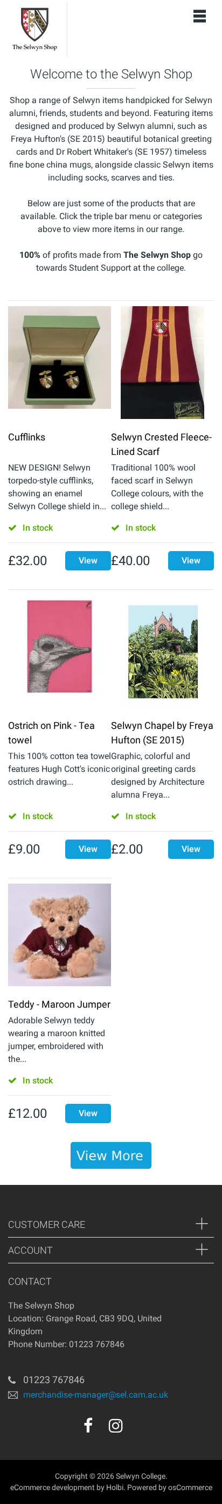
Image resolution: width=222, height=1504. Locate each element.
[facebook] (88, 1425)
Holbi (114, 1487)
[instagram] (116, 1425)
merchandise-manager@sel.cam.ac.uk (95, 1395)
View (88, 560)
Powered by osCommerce (169, 1487)
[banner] (111, 1155)
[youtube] (139, 1429)
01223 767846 (54, 1379)
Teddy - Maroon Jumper (59, 1004)
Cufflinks (26, 437)
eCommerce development (52, 1487)
